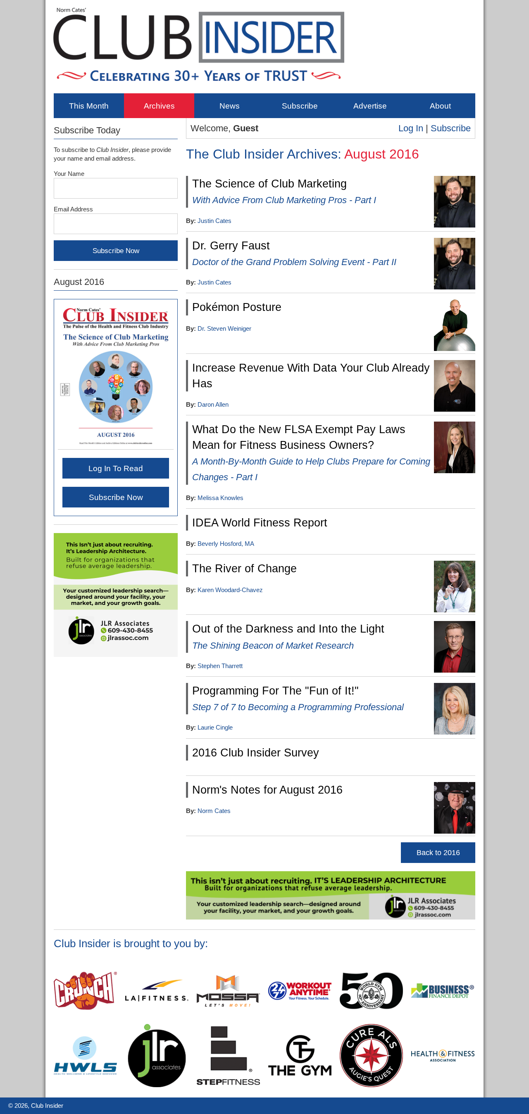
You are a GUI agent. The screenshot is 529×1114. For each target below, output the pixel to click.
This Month (89, 105)
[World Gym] (371, 1020)
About (440, 105)
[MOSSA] (228, 1020)
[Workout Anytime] (299, 1020)
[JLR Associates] (330, 917)
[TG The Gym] (299, 1085)
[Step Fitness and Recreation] (228, 1085)
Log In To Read (115, 468)
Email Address (73, 209)
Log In (410, 128)
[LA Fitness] (156, 1020)
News (229, 105)
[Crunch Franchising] (85, 1020)
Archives (159, 105)
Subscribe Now (116, 497)
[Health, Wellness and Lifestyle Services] (85, 1085)
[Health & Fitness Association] (442, 1085)
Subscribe (300, 105)
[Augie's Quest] (371, 1085)
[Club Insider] (198, 87)
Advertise (370, 105)
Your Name (69, 173)
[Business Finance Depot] (442, 1020)
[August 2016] (116, 445)
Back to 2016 (438, 853)
